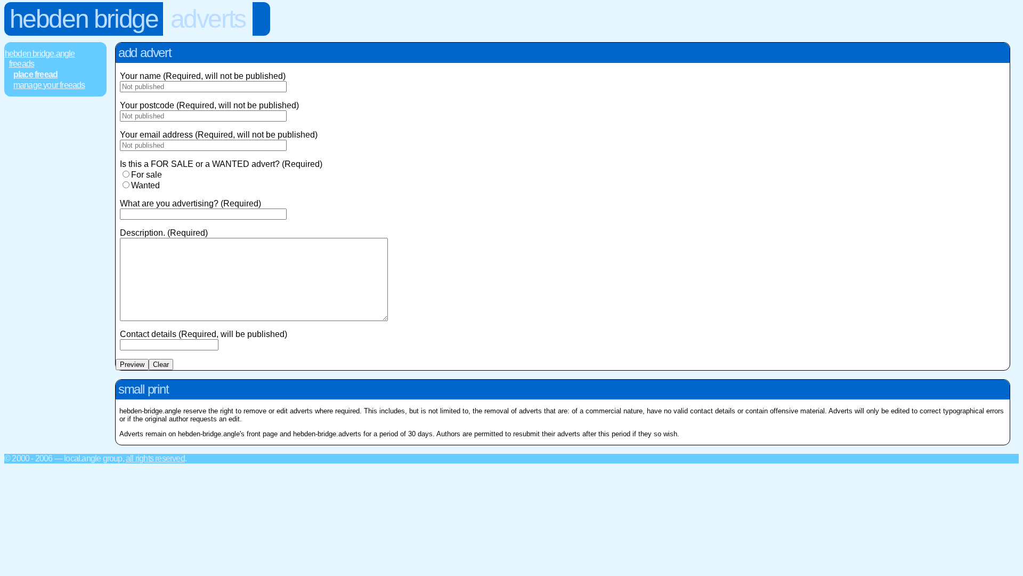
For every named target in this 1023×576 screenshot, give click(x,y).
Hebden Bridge (84, 19)
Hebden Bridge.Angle (40, 53)
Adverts (208, 19)
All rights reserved (155, 458)
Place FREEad (35, 74)
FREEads (21, 63)
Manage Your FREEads (49, 85)
